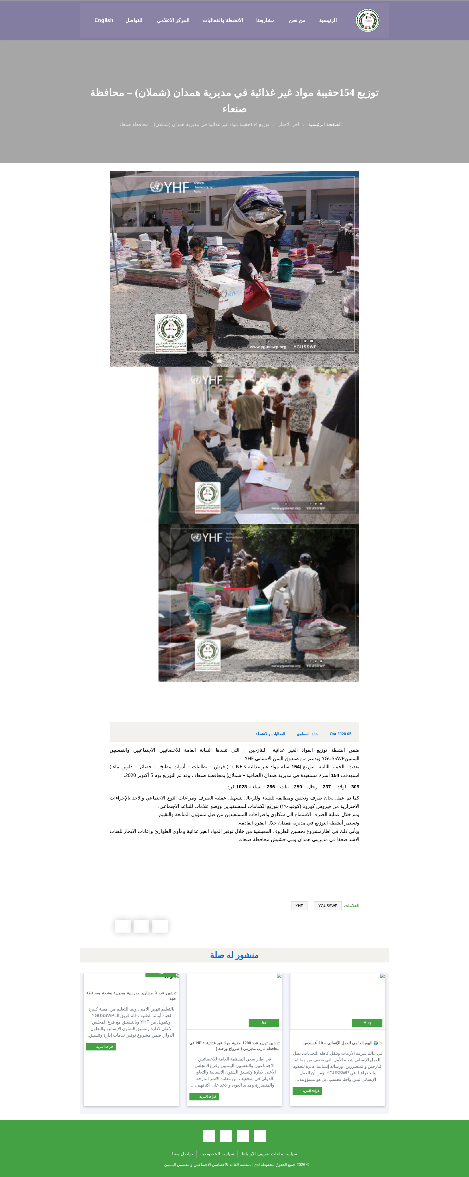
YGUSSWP (327, 906)
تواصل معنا (182, 1153)
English (103, 20)
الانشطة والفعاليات (222, 20)
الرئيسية (328, 20)
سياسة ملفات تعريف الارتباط (269, 1153)
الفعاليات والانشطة (270, 734)
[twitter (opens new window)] (243, 1136)
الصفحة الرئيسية (325, 124)
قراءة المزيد (310, 1091)
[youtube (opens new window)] (226, 1136)
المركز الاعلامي (173, 20)
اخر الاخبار (288, 124)
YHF (299, 906)
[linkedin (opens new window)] (209, 1136)
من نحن (297, 20)
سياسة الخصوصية (217, 1153)
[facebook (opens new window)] (260, 1136)
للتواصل (133, 20)
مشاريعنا (265, 20)
